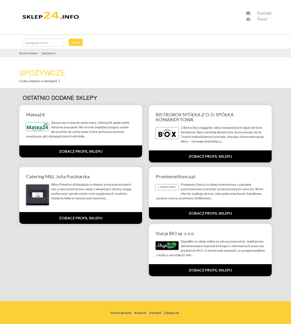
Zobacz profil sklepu (81, 151)
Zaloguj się (171, 312)
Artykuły (140, 312)
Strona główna (120, 312)
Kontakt (264, 12)
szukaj (75, 42)
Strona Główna (28, 53)
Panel (261, 18)
